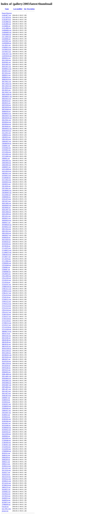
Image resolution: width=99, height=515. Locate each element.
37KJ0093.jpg (6, 274)
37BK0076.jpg (6, 254)
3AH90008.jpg (6, 43)
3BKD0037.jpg (6, 116)
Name (7, 9)
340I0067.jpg (6, 397)
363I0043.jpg (6, 415)
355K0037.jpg (6, 404)
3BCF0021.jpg (6, 81)
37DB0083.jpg (6, 263)
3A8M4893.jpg (6, 32)
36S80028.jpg (6, 237)
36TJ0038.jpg (6, 246)
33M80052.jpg (6, 135)
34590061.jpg (6, 491)
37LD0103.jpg (6, 280)
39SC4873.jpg (6, 393)
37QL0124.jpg (6, 306)
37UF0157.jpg (6, 325)
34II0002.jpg (6, 158)
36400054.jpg (6, 500)
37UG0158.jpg (6, 327)
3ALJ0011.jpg (6, 45)
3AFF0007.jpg (6, 41)
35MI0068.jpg (6, 197)
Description (31, 9)
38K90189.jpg (6, 342)
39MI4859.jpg (6, 372)
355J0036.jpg (6, 402)
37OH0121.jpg (6, 299)
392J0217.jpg (6, 472)
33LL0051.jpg (6, 133)
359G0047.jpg (6, 412)
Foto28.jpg (5, 506)
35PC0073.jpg (6, 201)
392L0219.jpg (6, 477)
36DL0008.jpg (6, 212)
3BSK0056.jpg (6, 130)
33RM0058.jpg (6, 143)
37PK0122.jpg (6, 301)
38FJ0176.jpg (6, 333)
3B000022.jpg (6, 58)
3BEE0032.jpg (6, 98)
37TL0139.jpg (6, 321)
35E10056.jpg (6, 186)
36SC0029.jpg (6, 239)
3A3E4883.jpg (6, 24)
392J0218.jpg (6, 474)
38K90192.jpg (6, 344)
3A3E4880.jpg (6, 22)
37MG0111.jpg (6, 289)
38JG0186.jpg (6, 338)
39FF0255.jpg (6, 370)
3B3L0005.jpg (6, 64)
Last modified (17, 9)
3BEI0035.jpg (6, 103)
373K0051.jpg (6, 444)
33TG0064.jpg (6, 152)
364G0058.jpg (6, 434)
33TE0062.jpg (6, 148)
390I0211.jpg (6, 462)
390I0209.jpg (6, 459)
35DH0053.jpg (6, 182)
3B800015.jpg (6, 75)
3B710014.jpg (6, 73)
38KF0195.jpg (6, 346)
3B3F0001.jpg (6, 62)
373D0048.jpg (6, 440)
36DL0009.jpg (6, 214)
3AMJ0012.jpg (6, 47)
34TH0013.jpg (6, 175)
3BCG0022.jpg (6, 83)
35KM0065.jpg (6, 192)
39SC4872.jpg (6, 391)
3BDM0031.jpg (7, 96)
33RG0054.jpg (6, 139)
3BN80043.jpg (6, 122)
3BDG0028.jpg (6, 94)
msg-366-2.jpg (6, 509)
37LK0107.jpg (6, 284)
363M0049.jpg (6, 427)
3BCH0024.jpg (6, 88)
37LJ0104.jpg (6, 282)
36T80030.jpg (6, 242)
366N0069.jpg (6, 438)
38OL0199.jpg (6, 350)
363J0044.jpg (6, 417)
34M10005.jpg (6, 165)
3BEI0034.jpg (6, 101)
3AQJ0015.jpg (6, 51)
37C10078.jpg (6, 259)
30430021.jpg (6, 489)
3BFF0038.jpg (6, 105)
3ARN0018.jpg (6, 56)
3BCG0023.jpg (6, 86)
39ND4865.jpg (6, 380)
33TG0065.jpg (6, 154)
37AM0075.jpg (6, 252)
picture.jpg (5, 511)
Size (25, 9)
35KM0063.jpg (6, 190)
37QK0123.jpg (6, 303)
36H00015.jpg (6, 218)
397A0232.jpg (6, 483)
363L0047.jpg (6, 423)
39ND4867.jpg (6, 385)
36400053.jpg (6, 498)
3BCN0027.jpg (6, 92)
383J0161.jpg (6, 453)
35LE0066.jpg (6, 195)
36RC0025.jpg (6, 231)
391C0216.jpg (6, 470)
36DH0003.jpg (6, 205)
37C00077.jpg (6, 257)
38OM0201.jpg (6, 355)
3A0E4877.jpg (6, 15)
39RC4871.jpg (6, 389)
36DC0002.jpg (6, 203)
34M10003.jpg (6, 160)
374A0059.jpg (6, 449)
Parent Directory (7, 13)
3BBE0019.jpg (6, 79)
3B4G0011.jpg (6, 66)
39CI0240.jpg (6, 365)
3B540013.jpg (6, 71)
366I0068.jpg (6, 436)
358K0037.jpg (6, 410)
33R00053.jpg (6, 137)
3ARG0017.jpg (6, 54)
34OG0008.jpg (6, 169)
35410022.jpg (6, 494)
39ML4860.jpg (6, 374)
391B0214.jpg (6, 466)
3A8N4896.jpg (6, 34)
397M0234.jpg (6, 485)
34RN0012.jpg (6, 173)
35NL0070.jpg (6, 199)
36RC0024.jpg (6, 229)
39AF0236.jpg (6, 361)
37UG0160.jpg (6, 329)
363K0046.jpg (6, 421)
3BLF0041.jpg (6, 120)
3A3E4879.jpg (6, 19)
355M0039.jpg (6, 406)
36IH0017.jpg (6, 222)
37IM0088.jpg (6, 271)
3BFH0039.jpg (6, 107)
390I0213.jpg (6, 464)
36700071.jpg (6, 502)
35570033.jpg (6, 496)
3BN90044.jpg (6, 124)
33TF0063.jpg (6, 150)
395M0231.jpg (6, 481)
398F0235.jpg (6, 487)
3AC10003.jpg (6, 36)
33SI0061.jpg (6, 145)
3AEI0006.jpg (6, 39)
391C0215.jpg (6, 468)
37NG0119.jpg (6, 295)
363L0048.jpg (6, 425)
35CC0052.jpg (6, 180)
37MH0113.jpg (6, 291)
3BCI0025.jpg (6, 90)
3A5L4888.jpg (6, 28)
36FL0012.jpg (6, 216)
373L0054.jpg (6, 447)
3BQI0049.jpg (6, 126)
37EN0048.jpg (6, 265)
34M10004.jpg (6, 163)
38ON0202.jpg (6, 357)
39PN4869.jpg (6, 387)
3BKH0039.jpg (6, 118)
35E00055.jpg (6, 184)
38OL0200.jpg (6, 353)
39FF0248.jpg (6, 368)
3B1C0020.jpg (6, 60)
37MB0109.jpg (6, 286)
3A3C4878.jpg (6, 17)
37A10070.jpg (6, 248)
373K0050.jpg (6, 442)
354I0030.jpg (6, 400)
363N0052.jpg (6, 430)
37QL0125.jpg (6, 308)
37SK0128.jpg (6, 314)
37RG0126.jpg (6, 310)
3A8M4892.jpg (6, 30)
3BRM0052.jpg (7, 128)
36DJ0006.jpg (6, 207)
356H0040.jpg (6, 408)
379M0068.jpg (6, 451)
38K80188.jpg (6, 340)
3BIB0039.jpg (6, 111)
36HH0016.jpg (6, 220)
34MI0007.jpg (6, 167)
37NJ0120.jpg (6, 297)
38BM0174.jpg (6, 331)
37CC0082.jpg (6, 261)
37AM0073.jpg (6, 250)
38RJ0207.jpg (6, 359)
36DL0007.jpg (6, 210)
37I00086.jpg (6, 267)
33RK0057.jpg (6, 141)
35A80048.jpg (6, 177)
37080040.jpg (6, 504)
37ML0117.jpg (6, 293)
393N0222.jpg (6, 479)
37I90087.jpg (6, 269)
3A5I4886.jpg (6, 26)
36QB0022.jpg (6, 227)
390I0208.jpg (6, 457)
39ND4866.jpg (6, 383)
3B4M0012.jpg (6, 69)
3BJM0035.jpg (6, 113)
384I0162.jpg (6, 455)
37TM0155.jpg (6, 323)
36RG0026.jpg (6, 233)
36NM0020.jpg (6, 224)
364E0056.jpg (6, 432)
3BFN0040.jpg (6, 109)
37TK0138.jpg (6, 318)
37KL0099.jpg (6, 276)
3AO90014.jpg (6, 49)
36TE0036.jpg (6, 244)
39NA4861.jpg (6, 376)
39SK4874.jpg (6, 395)
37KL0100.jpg (6, 278)
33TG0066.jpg (6, 156)
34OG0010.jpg (6, 171)
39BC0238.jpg (6, 363)
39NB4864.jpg (6, 378)
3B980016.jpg (6, 77)
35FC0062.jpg (6, 188)
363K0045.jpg (6, 419)
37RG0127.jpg (6, 312)
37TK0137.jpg (6, 316)
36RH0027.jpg (6, 235)
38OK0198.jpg (6, 348)
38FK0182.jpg (6, 336)
